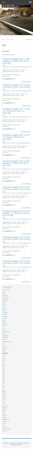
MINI (3, 345)
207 (3, 362)
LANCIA (4, 330)
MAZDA (4, 339)
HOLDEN (4, 312)
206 (3, 360)
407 (3, 380)
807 (3, 389)
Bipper (4, 391)
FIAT (3, 307)
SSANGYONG (5, 419)
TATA (3, 425)
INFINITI (4, 318)
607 (3, 385)
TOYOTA (4, 427)
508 (3, 383)
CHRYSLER (5, 299)
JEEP (3, 326)
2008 (3, 358)
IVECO (4, 322)
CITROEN (4, 301)
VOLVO (4, 431)
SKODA (4, 415)
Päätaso (3, 39)
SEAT (3, 413)
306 (3, 368)
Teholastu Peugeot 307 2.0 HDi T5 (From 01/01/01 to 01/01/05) (16, 188)
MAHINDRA (5, 335)
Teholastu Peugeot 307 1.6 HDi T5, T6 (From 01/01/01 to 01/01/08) (16, 111)
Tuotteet (4, 2)
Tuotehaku (29, 39)
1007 (3, 354)
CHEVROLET (5, 297)
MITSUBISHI (5, 347)
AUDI (3, 291)
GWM (3, 310)
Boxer (4, 393)
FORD (4, 308)
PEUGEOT (8, 39)
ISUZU (4, 320)
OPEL (3, 351)
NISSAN (4, 349)
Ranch (4, 399)
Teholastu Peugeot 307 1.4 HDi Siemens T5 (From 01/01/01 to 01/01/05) (16, 61)
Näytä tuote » (6, 76)
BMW (3, 293)
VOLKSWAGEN (6, 429)
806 (3, 387)
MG (3, 343)
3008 (3, 366)
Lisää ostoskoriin (26, 81)
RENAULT (5, 408)
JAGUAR (4, 324)
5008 (3, 382)
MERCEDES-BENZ (7, 341)
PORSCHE (5, 406)
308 (3, 372)
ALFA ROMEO (6, 289)
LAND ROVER (6, 332)
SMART (4, 417)
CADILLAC (5, 295)
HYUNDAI (5, 316)
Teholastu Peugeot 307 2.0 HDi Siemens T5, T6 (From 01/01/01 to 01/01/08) (16, 213)
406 (3, 378)
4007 (3, 374)
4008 (3, 376)
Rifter (3, 403)
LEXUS (4, 334)
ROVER (4, 409)
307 (3, 370)
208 (3, 364)
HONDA (4, 314)
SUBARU (4, 421)
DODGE (4, 305)
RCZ (3, 401)
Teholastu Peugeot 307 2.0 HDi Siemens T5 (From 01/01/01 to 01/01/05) (16, 163)
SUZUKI (4, 423)
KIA (3, 328)
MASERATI (5, 337)
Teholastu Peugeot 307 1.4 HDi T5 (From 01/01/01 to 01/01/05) (16, 86)
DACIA (4, 303)
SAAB (3, 411)
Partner (4, 397)
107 (3, 356)
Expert (4, 395)
